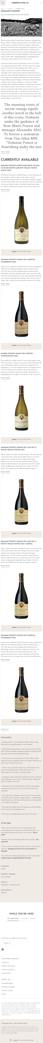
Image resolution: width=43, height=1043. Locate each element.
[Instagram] (3, 950)
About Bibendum (7, 983)
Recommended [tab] (13, 918)
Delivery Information (8, 966)
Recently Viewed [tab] (29, 918)
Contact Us (5, 962)
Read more (5, 190)
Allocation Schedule (8, 987)
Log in (15, 1040)
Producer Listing (7, 990)
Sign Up (7, 943)
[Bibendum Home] (20, 3)
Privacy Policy (6, 973)
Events (4, 994)
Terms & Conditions (8, 970)
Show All (5, 729)
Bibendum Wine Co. (8, 1023)
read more (5, 152)
